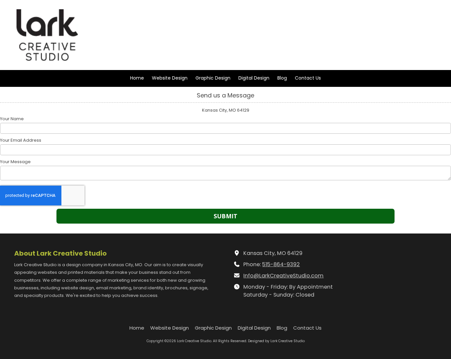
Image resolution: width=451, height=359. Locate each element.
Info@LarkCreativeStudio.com (283, 275)
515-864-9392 (281, 264)
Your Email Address (20, 140)
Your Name (12, 119)
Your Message (15, 161)
